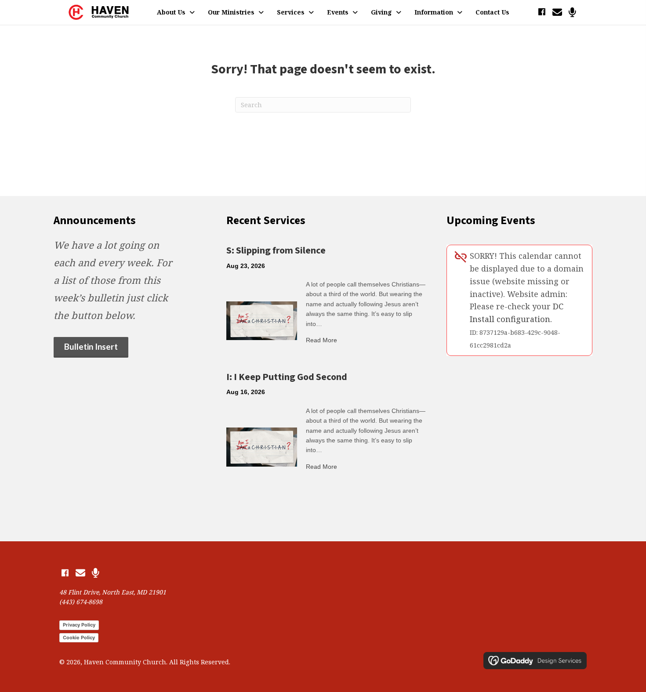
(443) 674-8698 (80, 602)
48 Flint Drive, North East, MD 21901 (112, 592)
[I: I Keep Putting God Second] (261, 446)
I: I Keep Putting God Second (286, 377)
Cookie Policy (79, 637)
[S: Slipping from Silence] (261, 320)
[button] (541, 12)
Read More (321, 340)
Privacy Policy (79, 625)
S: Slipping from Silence (276, 250)
